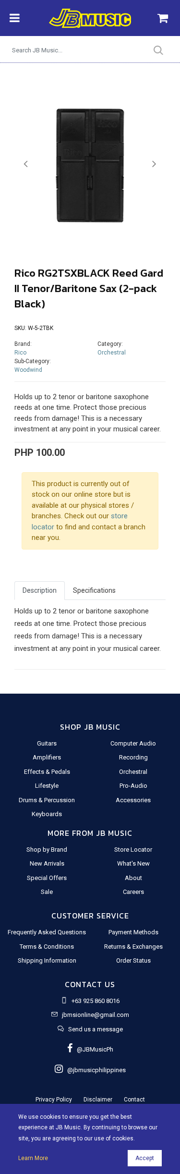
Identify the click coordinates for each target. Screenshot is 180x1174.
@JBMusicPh (92, 1049)
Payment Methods (133, 932)
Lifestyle (47, 785)
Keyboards (47, 814)
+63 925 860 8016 (96, 1000)
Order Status (133, 960)
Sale (47, 891)
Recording (133, 757)
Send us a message (95, 1029)
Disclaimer (98, 1099)
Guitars (47, 743)
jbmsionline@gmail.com (95, 1014)
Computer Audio (133, 743)
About (133, 877)
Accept (144, 1158)
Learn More (33, 1158)
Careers (133, 891)
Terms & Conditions (47, 946)
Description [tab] (40, 590)
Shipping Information (47, 960)
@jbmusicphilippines (94, 1070)
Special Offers (47, 877)
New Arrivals (47, 863)
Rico (20, 352)
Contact (134, 1099)
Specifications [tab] (94, 590)
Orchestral (111, 352)
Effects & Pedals (47, 771)
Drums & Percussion (47, 800)
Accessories (133, 800)
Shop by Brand (46, 849)
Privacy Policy (54, 1099)
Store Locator (133, 849)
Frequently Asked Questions (47, 932)
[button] (25, 164)
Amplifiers (47, 757)
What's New (133, 863)
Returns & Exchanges (133, 946)
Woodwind (28, 370)
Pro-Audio (133, 785)
